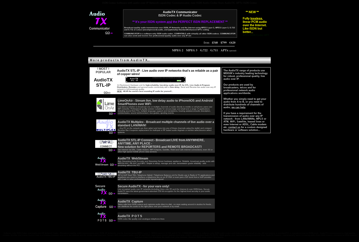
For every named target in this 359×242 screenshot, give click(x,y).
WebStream (101, 164)
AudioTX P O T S (130, 216)
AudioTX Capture (130, 201)
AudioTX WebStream (133, 158)
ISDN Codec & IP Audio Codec (180, 15)
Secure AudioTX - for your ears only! (143, 186)
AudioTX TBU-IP (105, 176)
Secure (100, 186)
